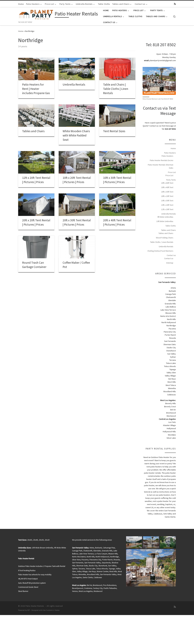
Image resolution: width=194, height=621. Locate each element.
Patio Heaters (170, 153)
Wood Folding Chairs (164, 237)
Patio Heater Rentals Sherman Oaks (160, 166)
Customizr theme (53, 610)
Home (20, 31)
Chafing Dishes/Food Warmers (160, 251)
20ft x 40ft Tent (167, 187)
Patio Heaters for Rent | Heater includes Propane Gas (36, 89)
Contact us (171, 255)
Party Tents (171, 180)
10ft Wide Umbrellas (164, 221)
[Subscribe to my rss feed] (175, 4)
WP (28, 610)
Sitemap (169, 263)
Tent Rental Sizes (114, 131)
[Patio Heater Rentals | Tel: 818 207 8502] (36, 14)
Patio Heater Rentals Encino (161, 160)
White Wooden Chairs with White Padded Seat (76, 135)
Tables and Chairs (33, 131)
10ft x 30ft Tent (167, 200)
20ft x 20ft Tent (167, 196)
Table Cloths (170, 225)
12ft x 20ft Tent (167, 209)
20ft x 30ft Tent (167, 191)
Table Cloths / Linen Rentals (161, 242)
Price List (172, 172)
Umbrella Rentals (74, 84)
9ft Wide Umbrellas (165, 217)
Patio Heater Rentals (35, 606)
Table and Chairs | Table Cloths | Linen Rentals (115, 89)
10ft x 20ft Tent (167, 205)
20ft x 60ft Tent (167, 183)
